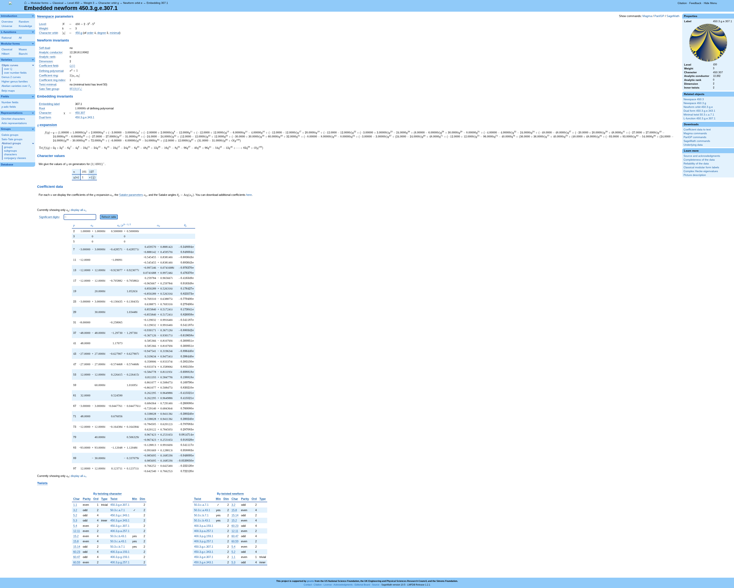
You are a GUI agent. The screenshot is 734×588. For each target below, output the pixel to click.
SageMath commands (697, 141)
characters (10, 154)
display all (79, 210)
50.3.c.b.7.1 (117, 546)
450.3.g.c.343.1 (119, 515)
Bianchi (23, 53)
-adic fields (9, 106)
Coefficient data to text (697, 129)
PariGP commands (695, 137)
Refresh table (108, 217)
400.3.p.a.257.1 (119, 531)
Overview (7, 21)
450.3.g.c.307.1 (119, 525)
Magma (647, 16)
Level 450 (73, 2)
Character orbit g (108, 2)
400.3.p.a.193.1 (119, 551)
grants (310, 581)
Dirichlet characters (13, 118)
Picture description (695, 175)
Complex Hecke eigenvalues (701, 171)
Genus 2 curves (11, 77)
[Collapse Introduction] (32, 15)
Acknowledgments (343, 584)
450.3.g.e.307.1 (119, 504)
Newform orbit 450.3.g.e (698, 107)
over (8, 69)
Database (7, 164)
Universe (7, 26)
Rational (6, 37)
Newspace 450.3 (694, 99)
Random (24, 21)
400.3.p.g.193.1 (119, 557)
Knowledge (25, 26)
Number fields (10, 102)
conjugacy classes (15, 158)
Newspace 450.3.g (695, 103)
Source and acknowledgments (702, 156)
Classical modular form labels (701, 167)
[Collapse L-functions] (32, 31)
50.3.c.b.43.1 (118, 536)
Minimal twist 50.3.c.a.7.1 (699, 114)
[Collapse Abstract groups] (33, 143)
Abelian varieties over (16, 86)
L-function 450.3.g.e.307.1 (699, 118)
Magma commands (695, 133)
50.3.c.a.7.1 (117, 510)
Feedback (695, 3)
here (249, 194)
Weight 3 (89, 2)
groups (8, 147)
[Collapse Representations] (32, 113)
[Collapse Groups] (32, 129)
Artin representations (14, 123)
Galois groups (10, 134)
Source (375, 584)
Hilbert (5, 53)
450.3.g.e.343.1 (84, 117)
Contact (308, 584)
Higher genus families (15, 81)
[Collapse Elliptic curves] (33, 65)
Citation (682, 3)
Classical (58, 2)
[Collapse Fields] (32, 96)
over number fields (15, 72)
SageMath (673, 16)
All (20, 37)
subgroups (10, 150)
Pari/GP (659, 16)
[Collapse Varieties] (32, 59)
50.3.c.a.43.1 (118, 541)
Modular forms (39, 2)
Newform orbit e (132, 2)
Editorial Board (362, 584)
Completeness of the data (699, 159)
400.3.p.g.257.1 (119, 562)
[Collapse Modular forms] (32, 43)
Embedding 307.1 (157, 2)
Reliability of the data (696, 163)
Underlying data (693, 144)
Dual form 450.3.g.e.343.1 (699, 110)
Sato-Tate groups (12, 139)
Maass (23, 49)
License (328, 584)
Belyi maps (8, 90)
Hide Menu (710, 3)
